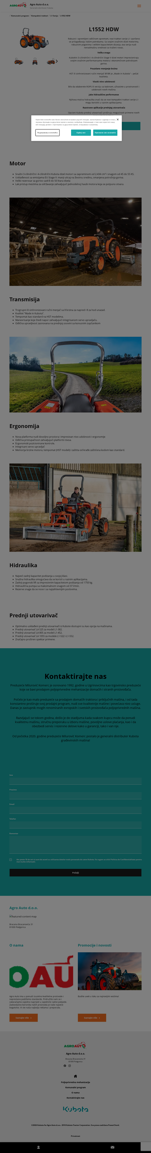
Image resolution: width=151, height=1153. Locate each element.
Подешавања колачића (47, 132)
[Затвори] (117, 119)
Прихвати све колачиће (105, 132)
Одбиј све (81, 132)
